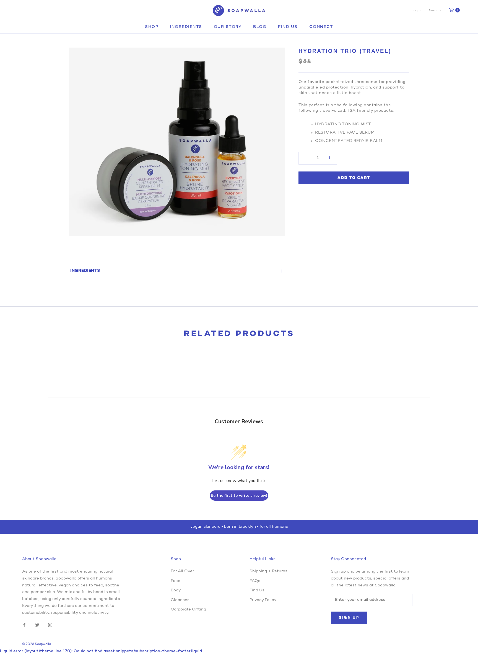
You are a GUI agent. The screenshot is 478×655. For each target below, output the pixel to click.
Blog (259, 27)
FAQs (255, 581)
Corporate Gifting (188, 609)
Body (176, 590)
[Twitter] (37, 625)
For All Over (182, 571)
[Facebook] (24, 625)
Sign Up (349, 618)
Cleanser (180, 600)
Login (416, 10)
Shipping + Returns (268, 571)
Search (435, 10)
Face (175, 581)
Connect (321, 27)
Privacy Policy (263, 600)
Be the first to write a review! (239, 495)
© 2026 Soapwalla (36, 644)
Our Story (228, 27)
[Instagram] (50, 625)
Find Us (288, 27)
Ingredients (186, 27)
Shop (151, 27)
